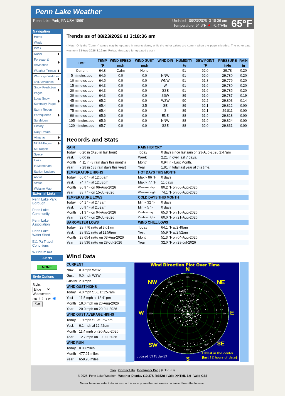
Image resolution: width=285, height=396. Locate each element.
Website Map (42, 188)
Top (113, 370)
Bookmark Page (148, 370)
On (35, 299)
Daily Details (42, 131)
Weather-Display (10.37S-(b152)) (142, 375)
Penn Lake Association (41, 222)
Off (48, 299)
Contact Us (126, 370)
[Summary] (47, 265)
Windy (38, 42)
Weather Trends (45, 70)
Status (38, 183)
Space (38, 154)
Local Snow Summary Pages (45, 101)
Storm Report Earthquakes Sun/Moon (43, 115)
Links (37, 160)
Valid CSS (200, 375)
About (38, 177)
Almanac (40, 137)
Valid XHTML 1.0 (179, 375)
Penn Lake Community (41, 212)
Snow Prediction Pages (45, 90)
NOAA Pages (43, 143)
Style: (37, 285)
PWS (37, 48)
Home (38, 36)
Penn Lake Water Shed (41, 233)
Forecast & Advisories (41, 62)
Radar (38, 54)
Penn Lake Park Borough (44, 201)
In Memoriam (42, 165)
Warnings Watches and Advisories (47, 79)
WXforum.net (42, 252)
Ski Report (41, 148)
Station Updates (44, 171)
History (39, 126)
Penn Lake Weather (68, 12)
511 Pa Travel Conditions (42, 244)
